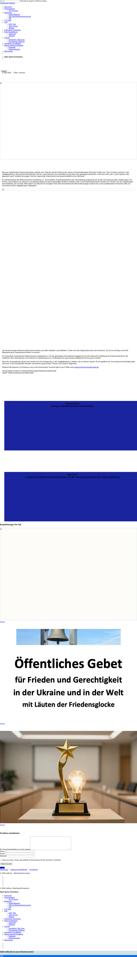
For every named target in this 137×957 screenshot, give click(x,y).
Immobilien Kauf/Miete (12, 932)
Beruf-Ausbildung (11, 921)
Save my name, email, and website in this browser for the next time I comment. (31, 860)
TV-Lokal (7, 909)
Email (2, 854)
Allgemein (4, 71)
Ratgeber (12, 936)
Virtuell (7, 926)
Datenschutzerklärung (18, 869)
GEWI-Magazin (14, 903)
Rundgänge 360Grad (17, 930)
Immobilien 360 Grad (16, 928)
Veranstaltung (9, 897)
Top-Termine (13, 899)
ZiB (10, 907)
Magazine (8, 901)
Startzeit (12, 925)
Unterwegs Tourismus (12, 919)
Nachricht (8, 896)
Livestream (33, 869)
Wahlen (11, 917)
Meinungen (8, 940)
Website (3, 856)
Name (3, 851)
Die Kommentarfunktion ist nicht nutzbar (15, 849)
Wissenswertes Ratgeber (13, 934)
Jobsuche (12, 923)
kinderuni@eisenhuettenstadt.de (86, 367)
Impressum (4, 869)
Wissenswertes (14, 938)
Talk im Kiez (13, 915)
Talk (5, 911)
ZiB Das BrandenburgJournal (20, 905)
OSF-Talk (12, 913)
